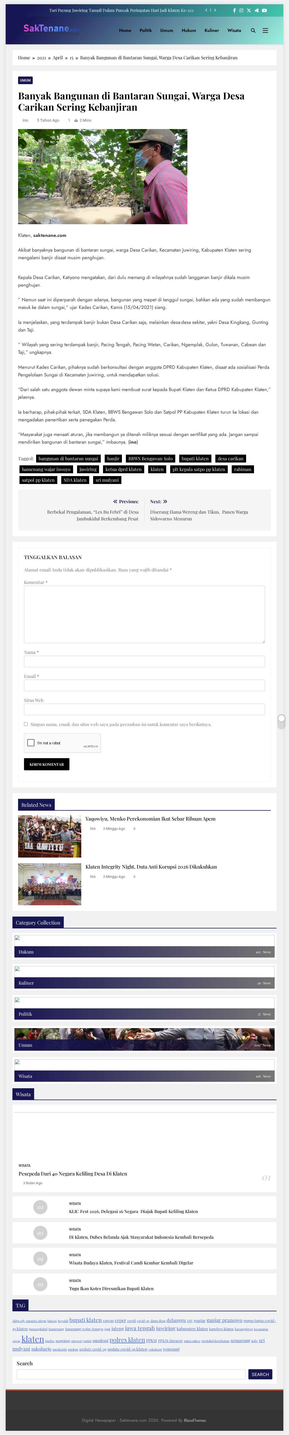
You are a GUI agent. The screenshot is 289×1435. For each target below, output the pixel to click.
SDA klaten (75, 480)
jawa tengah (140, 1328)
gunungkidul (38, 1329)
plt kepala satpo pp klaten (199, 469)
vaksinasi (155, 1349)
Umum (166, 30)
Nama (31, 652)
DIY (190, 1320)
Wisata (234, 30)
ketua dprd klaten (124, 469)
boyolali (63, 1321)
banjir (113, 458)
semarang (240, 1340)
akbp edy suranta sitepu (29, 1321)
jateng (117, 1328)
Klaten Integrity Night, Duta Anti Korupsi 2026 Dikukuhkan (151, 866)
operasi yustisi (81, 1341)
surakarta (59, 1349)
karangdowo (244, 1329)
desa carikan (231, 458)
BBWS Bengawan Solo (150, 458)
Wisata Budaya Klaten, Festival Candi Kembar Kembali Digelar (131, 1263)
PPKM (151, 1340)
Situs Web (33, 700)
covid (131, 1320)
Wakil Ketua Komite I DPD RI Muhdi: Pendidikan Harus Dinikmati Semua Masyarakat (116, 10)
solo (254, 1340)
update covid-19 (92, 1349)
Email (31, 676)
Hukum (189, 30)
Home (125, 30)
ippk (107, 1329)
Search (25, 1363)
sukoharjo (41, 1349)
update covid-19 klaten (127, 1348)
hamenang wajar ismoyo (84, 1329)
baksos (52, 1321)
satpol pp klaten (38, 480)
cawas (108, 1320)
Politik (146, 30)
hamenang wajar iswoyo (46, 469)
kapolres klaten (221, 1328)
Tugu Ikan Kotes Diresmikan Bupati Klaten (111, 1288)
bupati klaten (195, 458)
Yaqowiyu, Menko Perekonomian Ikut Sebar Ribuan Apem (151, 818)
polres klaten (127, 1340)
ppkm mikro (192, 1341)
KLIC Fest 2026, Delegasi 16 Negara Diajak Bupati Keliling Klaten (133, 1211)
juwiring (88, 469)
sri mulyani (107, 480)
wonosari (171, 1349)
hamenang (56, 1329)
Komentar (36, 582)
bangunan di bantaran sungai (68, 458)
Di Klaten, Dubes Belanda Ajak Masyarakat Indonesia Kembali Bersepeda (141, 1237)
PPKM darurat (170, 1340)
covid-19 (143, 1320)
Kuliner (212, 30)
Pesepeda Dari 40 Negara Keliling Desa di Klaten (73, 1173)
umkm (73, 1349)
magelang (63, 1340)
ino (25, 120)
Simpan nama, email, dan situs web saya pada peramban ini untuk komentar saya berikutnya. (121, 724)
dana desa (157, 1320)
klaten (157, 469)
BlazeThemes (195, 1420)
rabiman (242, 469)
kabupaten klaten (192, 1328)
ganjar (199, 1320)
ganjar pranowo (224, 1320)
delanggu (176, 1320)
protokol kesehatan (215, 1340)
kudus (49, 1341)
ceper (120, 1320)
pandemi (100, 1340)
